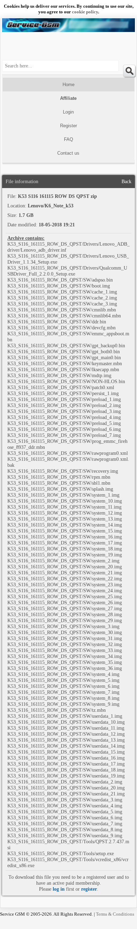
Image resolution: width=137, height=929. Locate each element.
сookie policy (85, 11)
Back (126, 181)
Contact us (68, 153)
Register (68, 125)
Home (68, 84)
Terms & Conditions (115, 914)
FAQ (68, 139)
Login (68, 112)
